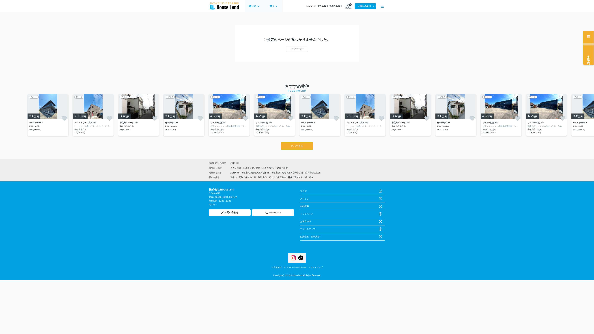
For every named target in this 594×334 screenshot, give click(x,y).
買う (271, 6)
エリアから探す (320, 6)
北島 (258, 168)
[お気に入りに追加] (64, 118)
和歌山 (233, 177)
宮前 (296, 177)
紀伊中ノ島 (250, 177)
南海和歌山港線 (313, 172)
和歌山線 (275, 172)
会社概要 (304, 206)
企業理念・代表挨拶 (310, 236)
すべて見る (297, 146)
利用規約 (277, 267)
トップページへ (297, 49)
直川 (264, 168)
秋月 (239, 168)
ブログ (303, 191)
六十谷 (304, 177)
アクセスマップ (307, 229)
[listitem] (229, 115)
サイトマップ (317, 267)
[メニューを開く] (382, 6)
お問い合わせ (364, 6)
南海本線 (286, 172)
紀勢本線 (235, 172)
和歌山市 (234, 163)
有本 (232, 168)
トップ (309, 6)
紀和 (241, 177)
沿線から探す (335, 6)
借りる (252, 6)
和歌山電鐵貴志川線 (251, 172)
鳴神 (271, 168)
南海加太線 (298, 172)
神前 (290, 177)
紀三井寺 (281, 177)
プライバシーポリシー (296, 267)
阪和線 (266, 172)
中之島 (278, 168)
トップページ (306, 214)
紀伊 (311, 177)
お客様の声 (305, 221)
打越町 (246, 168)
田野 (285, 168)
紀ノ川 (272, 177)
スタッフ (304, 198)
